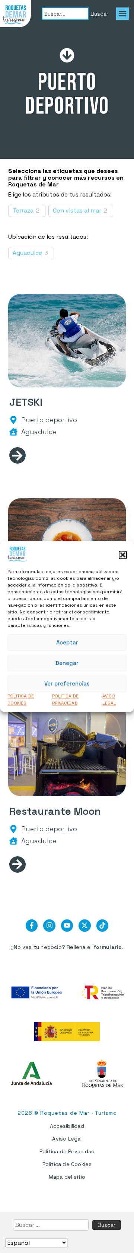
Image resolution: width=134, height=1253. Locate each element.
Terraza (23, 210)
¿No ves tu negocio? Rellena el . (66, 947)
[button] (123, 555)
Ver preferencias (67, 683)
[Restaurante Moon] (67, 749)
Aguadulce (27, 253)
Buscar (106, 1225)
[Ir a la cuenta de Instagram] (49, 925)
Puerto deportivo (67, 94)
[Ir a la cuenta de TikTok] (102, 925)
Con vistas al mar (77, 210)
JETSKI (25, 402)
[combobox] (65, 13)
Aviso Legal (67, 1138)
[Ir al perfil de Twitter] (84, 925)
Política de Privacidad (67, 1151)
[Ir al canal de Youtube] (67, 925)
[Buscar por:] (51, 1225)
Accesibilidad (67, 1126)
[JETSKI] (67, 340)
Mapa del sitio (67, 1176)
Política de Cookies (67, 1164)
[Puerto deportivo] (67, 55)
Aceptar (67, 642)
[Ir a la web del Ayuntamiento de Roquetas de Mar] (103, 1073)
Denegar (67, 662)
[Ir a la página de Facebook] (32, 925)
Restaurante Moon (55, 811)
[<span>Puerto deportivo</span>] (13, 420)
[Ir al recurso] (17, 455)
